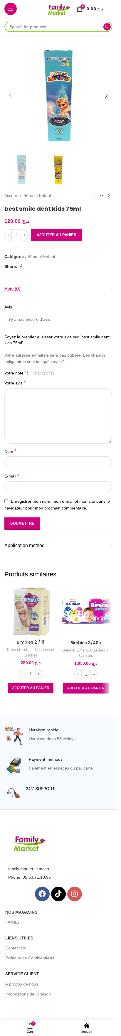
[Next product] (108, 195)
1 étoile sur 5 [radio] (35, 373)
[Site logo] (58, 8)
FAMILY (12, 922)
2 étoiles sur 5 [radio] (39, 373)
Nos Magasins (21, 912)
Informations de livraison (28, 994)
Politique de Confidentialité (30, 958)
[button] (10, 96)
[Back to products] (101, 195)
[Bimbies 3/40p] (86, 611)
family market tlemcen (28, 868)
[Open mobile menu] (10, 9)
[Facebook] (42, 894)
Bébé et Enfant (37, 195)
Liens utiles (19, 938)
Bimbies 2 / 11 (30, 642)
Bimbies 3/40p (85, 643)
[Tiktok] (58, 894)
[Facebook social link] (20, 267)
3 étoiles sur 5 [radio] (43, 373)
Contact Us (15, 948)
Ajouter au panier (56, 235)
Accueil (11, 195)
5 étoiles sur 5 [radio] (52, 373)
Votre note (15, 373)
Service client (22, 973)
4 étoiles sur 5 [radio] (48, 373)
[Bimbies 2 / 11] (30, 611)
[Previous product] (94, 195)
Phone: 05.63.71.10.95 (29, 877)
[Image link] (29, 843)
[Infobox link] (58, 736)
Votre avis (15, 382)
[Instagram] (74, 894)
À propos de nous (21, 984)
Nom (10, 451)
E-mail (11, 475)
